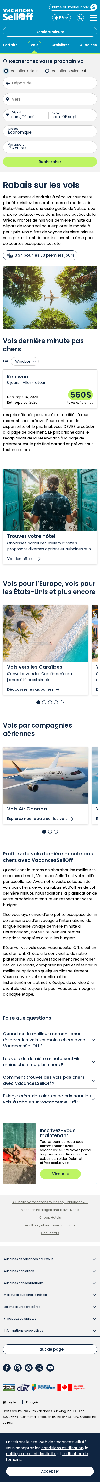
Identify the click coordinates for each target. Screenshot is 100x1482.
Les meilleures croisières (22, 1307)
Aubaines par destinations (24, 1283)
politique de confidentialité (31, 1453)
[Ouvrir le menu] (93, 18)
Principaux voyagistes (20, 1319)
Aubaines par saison (19, 1271)
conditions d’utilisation (62, 1448)
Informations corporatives (23, 1330)
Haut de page (50, 1349)
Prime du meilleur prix (70, 7)
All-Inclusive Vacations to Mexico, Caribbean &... (50, 1202)
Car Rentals (50, 1233)
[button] (38, 702)
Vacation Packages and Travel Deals (50, 1210)
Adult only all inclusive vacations (50, 1225)
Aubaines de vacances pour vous (28, 1259)
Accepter (50, 1471)
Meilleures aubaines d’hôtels (25, 1295)
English (13, 1402)
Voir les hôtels (21, 559)
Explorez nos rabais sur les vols (37, 819)
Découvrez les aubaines (30, 690)
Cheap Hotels (50, 1217)
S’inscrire (60, 1174)
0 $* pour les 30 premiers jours (44, 255)
